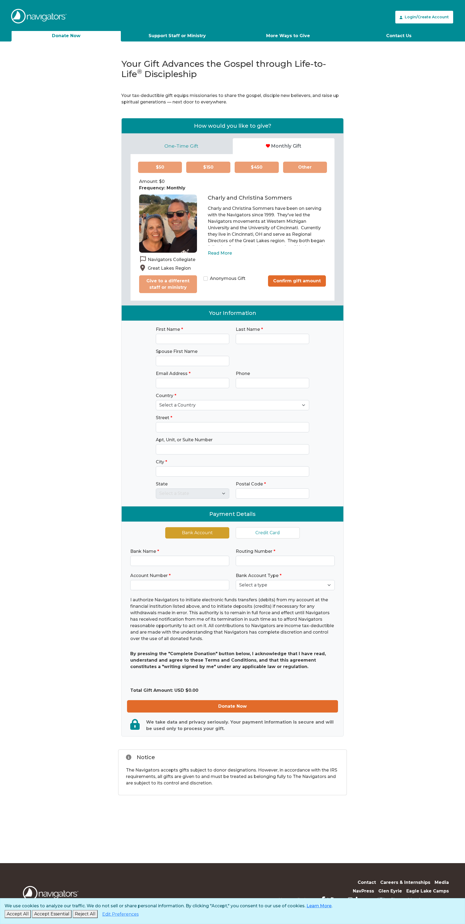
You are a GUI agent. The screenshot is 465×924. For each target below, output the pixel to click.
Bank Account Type (258, 575)
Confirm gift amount (297, 280)
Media (442, 882)
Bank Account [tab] (197, 532)
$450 (256, 167)
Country (166, 395)
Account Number (150, 575)
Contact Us (398, 35)
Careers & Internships (405, 882)
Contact (367, 882)
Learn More (319, 905)
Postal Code (251, 484)
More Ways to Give (288, 35)
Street (164, 417)
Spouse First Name (177, 351)
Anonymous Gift (227, 278)
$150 (208, 167)
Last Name (249, 329)
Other (305, 167)
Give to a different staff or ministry (167, 284)
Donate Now (66, 35)
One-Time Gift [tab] (181, 146)
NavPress (363, 891)
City (161, 461)
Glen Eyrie (390, 891)
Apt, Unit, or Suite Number (184, 439)
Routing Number (255, 551)
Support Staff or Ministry (177, 35)
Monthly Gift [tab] (286, 146)
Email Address (173, 373)
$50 (160, 167)
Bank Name (144, 551)
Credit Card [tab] (267, 532)
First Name (169, 329)
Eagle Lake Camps (427, 891)
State (162, 484)
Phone (243, 373)
